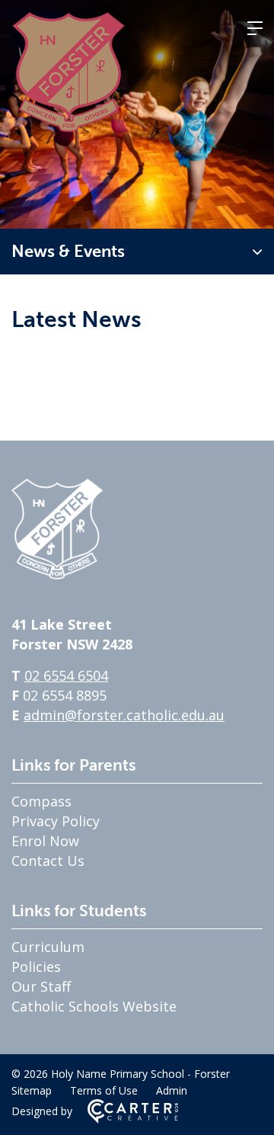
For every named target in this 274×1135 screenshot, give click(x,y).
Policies (36, 966)
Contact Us (47, 860)
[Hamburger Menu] (255, 28)
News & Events (68, 251)
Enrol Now (45, 841)
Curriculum (47, 947)
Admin (171, 1090)
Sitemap (31, 1090)
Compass (41, 801)
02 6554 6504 (66, 675)
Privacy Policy (55, 821)
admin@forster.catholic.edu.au (124, 715)
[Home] (57, 574)
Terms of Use (104, 1090)
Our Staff (41, 986)
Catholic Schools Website (94, 1006)
